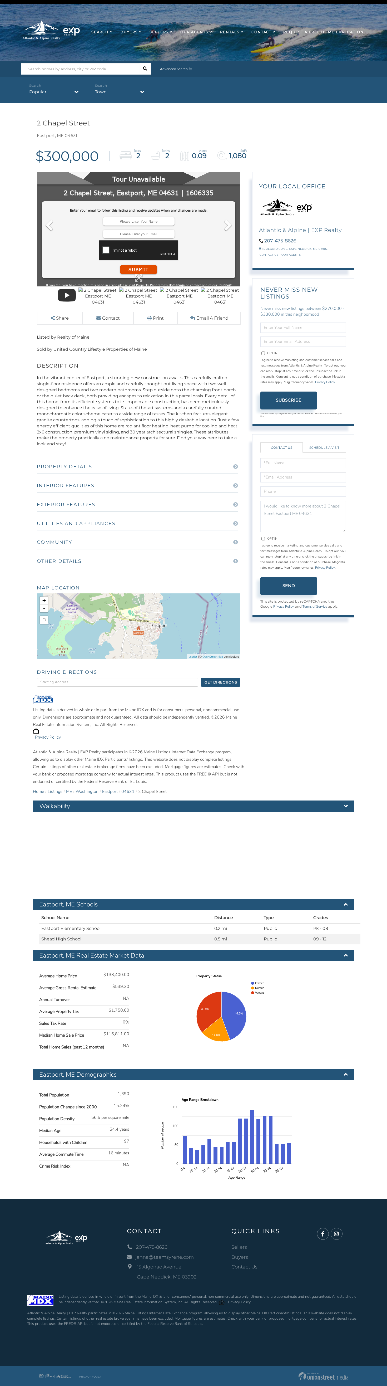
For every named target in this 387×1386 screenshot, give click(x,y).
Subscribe (288, 400)
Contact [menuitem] (261, 32)
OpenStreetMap (212, 657)
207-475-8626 (280, 241)
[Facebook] (323, 1234)
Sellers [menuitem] (159, 32)
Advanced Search (174, 69)
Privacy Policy (48, 737)
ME (69, 791)
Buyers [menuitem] (129, 32)
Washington (87, 791)
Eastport (110, 791)
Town (101, 91)
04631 (128, 791)
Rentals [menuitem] (230, 32)
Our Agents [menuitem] (194, 32)
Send (288, 585)
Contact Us (269, 254)
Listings (55, 791)
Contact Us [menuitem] (244, 1267)
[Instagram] (336, 1234)
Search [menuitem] (100, 32)
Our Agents (291, 254)
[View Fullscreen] (44, 620)
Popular (38, 91)
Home (38, 791)
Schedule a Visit (324, 448)
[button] (145, 69)
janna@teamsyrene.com (164, 1257)
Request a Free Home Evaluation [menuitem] (323, 32)
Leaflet (192, 657)
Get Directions (221, 682)
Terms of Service (314, 606)
